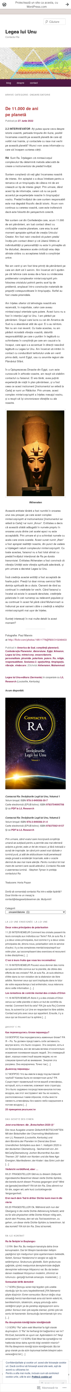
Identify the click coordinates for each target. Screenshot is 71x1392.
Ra (54, 658)
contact (34, 82)
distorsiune (39, 651)
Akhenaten (44, 665)
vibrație (9, 665)
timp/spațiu (57, 661)
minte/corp (28, 654)
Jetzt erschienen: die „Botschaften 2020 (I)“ (29, 1124)
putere (47, 658)
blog (8, 82)
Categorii (10, 908)
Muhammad (57, 665)
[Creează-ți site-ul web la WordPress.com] (35, 4)
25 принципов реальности (20, 1109)
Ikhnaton (59, 651)
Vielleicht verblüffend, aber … (21, 1169)
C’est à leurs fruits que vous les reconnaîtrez (30, 960)
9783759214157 (55, 825)
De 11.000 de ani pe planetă (21, 111)
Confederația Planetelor (18, 651)
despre (20, 82)
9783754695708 (55, 804)
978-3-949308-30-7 (37, 800)
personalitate (12, 658)
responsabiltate (14, 661)
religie (60, 658)
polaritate (37, 658)
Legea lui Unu (21, 31)
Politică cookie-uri (42, 1376)
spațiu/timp (44, 661)
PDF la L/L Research (22, 808)
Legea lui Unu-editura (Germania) (23, 677)
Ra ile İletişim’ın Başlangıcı (20, 1241)
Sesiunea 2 (30, 661)
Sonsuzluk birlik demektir (19, 1281)
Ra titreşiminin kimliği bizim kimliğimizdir (28, 1322)
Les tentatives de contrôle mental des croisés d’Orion (35, 993)
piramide (26, 658)
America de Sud (26, 647)
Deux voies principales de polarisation (26, 927)
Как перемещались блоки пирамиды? (27, 1032)
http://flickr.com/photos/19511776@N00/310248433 (37, 639)
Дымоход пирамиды (17, 1069)
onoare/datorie (43, 654)
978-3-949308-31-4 (37, 821)
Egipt (50, 651)
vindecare (20, 665)
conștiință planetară (47, 647)
